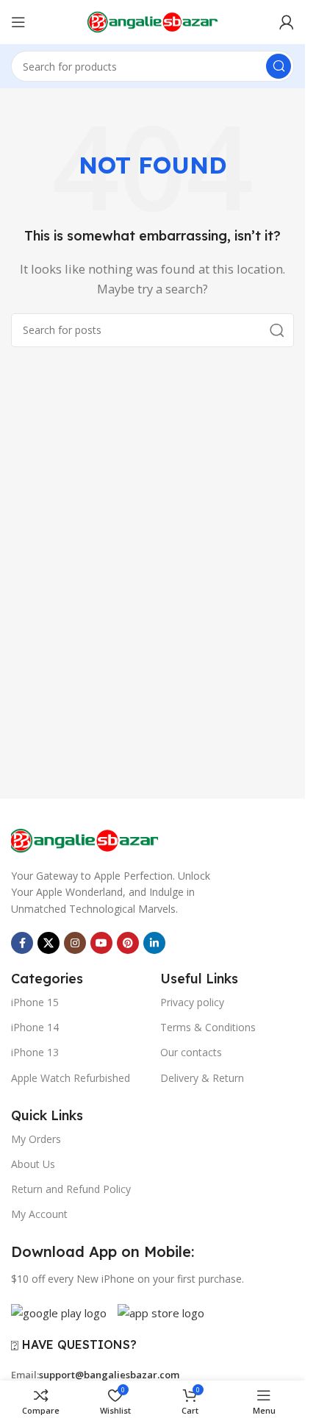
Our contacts (191, 1052)
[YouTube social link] (101, 943)
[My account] (286, 22)
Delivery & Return (202, 1078)
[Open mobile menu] (18, 22)
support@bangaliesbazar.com (109, 1374)
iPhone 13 (35, 1052)
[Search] (278, 66)
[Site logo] (153, 20)
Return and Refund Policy (71, 1189)
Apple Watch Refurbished (70, 1078)
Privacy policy (192, 1002)
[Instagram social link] (75, 943)
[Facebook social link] (22, 943)
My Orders (36, 1139)
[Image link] (84, 839)
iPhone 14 (35, 1027)
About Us (33, 1164)
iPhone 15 (35, 1002)
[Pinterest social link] (128, 943)
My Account (39, 1214)
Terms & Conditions (208, 1027)
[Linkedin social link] (154, 943)
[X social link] (48, 943)
